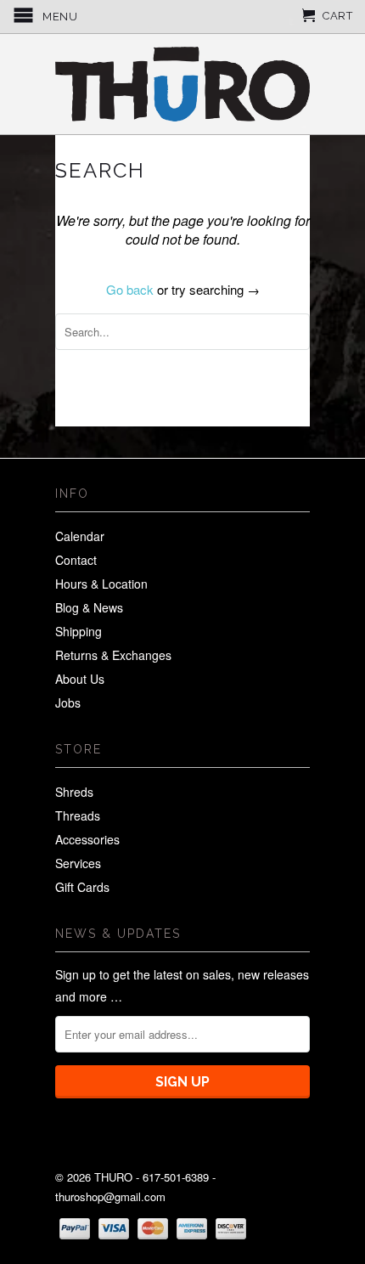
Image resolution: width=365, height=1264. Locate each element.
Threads (77, 815)
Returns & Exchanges (113, 654)
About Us (79, 678)
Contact (76, 559)
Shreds (74, 791)
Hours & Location (101, 583)
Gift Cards (82, 886)
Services (78, 863)
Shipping (78, 631)
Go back (130, 289)
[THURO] (182, 84)
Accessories (87, 839)
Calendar (79, 536)
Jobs (68, 702)
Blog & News (89, 607)
